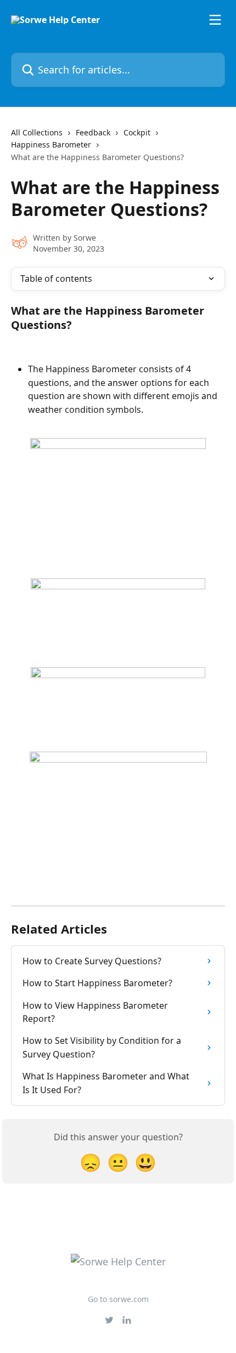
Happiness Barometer (51, 144)
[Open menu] (215, 19)
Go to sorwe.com (118, 1299)
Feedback (93, 132)
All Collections (37, 132)
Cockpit (136, 132)
